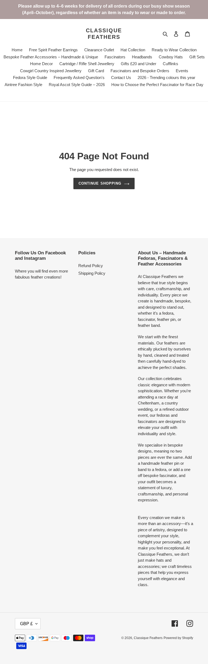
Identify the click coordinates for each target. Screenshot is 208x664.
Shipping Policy (91, 273)
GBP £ (26, 623)
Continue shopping (100, 183)
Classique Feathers (104, 33)
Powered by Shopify (178, 638)
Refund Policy (90, 265)
